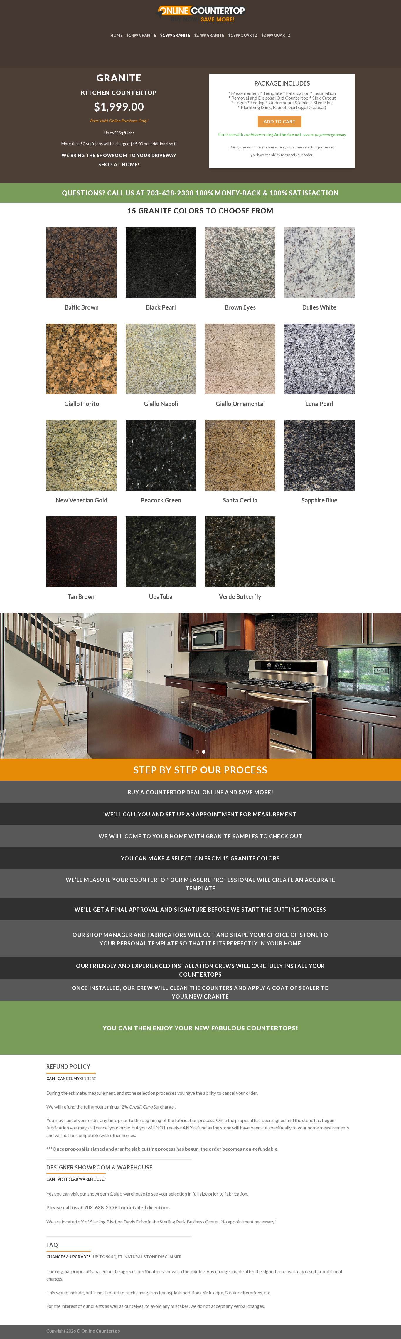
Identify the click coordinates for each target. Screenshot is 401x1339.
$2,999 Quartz (276, 35)
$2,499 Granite (209, 35)
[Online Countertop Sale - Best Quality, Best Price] (200, 14)
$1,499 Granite (141, 35)
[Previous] (15, 685)
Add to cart (280, 121)
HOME (116, 35)
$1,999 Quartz (242, 35)
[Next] (385, 685)
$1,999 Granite (175, 35)
